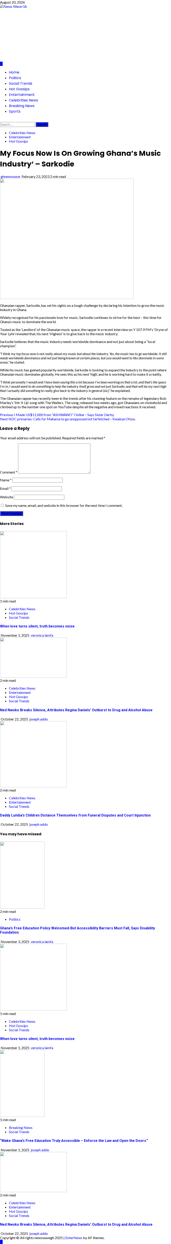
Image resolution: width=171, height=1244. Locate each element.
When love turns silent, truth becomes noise (37, 626)
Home (14, 72)
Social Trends (20, 83)
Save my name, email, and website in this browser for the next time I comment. (63, 505)
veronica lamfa (42, 635)
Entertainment (22, 94)
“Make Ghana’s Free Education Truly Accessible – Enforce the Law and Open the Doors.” (74, 1141)
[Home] (1, 64)
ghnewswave (11, 176)
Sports (14, 111)
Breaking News (22, 105)
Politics (15, 77)
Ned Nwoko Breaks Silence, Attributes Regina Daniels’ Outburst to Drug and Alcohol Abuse (76, 710)
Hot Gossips (19, 89)
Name (6, 480)
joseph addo (38, 719)
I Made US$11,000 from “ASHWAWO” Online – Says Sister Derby (57, 415)
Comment (8, 472)
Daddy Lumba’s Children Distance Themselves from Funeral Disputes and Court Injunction (75, 815)
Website (6, 497)
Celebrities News (23, 100)
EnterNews (73, 1238)
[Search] (1, 120)
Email (5, 488)
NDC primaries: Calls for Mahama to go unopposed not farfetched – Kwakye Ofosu (67, 419)
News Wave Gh (48, 31)
